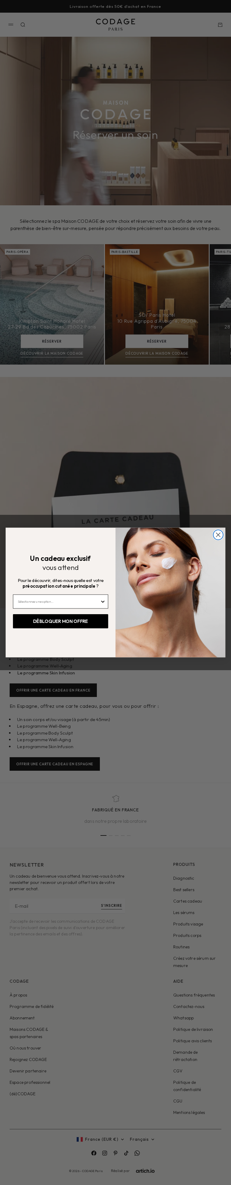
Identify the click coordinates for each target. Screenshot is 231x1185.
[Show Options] (103, 601)
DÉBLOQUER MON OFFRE (60, 621)
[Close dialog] (218, 535)
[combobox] (59, 601)
